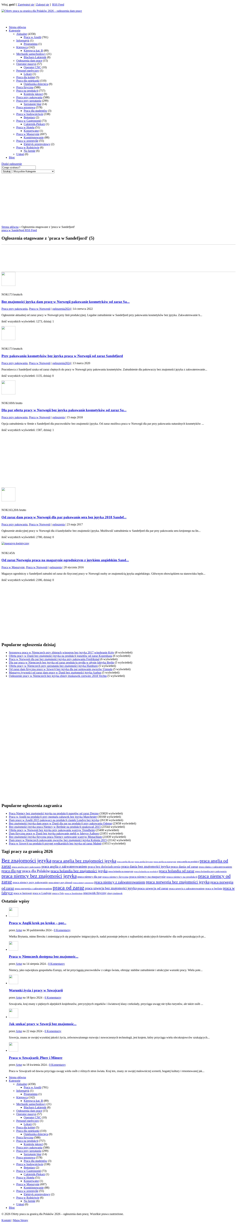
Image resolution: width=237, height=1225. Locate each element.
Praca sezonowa (25, 107)
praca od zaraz (68, 888)
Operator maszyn (26, 64)
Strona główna (17, 27)
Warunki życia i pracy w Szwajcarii (36, 990)
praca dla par (11, 871)
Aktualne (21, 33)
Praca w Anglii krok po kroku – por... (37, 923)
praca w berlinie (213, 888)
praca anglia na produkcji (188, 861)
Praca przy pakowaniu (29, 97)
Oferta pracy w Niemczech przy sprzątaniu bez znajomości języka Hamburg (53, 665)
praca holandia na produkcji (146, 871)
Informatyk (22, 40)
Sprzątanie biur (32, 104)
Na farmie (29, 150)
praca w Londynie (42, 893)
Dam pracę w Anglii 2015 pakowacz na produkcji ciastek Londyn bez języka (54, 820)
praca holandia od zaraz (176, 871)
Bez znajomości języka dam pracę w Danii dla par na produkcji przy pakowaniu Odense (60, 823)
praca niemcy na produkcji (181, 876)
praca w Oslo (58, 893)
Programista (31, 43)
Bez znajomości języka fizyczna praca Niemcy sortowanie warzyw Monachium (55, 836)
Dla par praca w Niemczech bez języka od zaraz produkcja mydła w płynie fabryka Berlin (61, 662)
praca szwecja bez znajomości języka (111, 888)
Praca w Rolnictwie (27, 147)
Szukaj (6, 171)
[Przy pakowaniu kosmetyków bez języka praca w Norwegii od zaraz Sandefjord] (8, 339)
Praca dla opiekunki (27, 80)
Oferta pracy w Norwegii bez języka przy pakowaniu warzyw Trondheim (52, 830)
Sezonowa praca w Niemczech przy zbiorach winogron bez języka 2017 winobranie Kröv (61, 652)
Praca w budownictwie (29, 114)
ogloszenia (58, 417)
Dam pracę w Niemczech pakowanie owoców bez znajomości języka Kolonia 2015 (58, 840)
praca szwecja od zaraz (152, 888)
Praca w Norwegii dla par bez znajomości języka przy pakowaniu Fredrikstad (54, 659)
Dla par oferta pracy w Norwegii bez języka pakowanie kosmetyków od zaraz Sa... (63, 410)
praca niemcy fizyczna (115, 876)
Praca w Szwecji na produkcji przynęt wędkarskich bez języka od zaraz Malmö (55, 843)
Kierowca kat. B (33, 50)
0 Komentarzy (62, 930)
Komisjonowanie (34, 137)
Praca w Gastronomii (28, 120)
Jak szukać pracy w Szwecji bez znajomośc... (42, 1024)
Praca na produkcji (27, 90)
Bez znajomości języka (26, 860)
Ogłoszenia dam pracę (29, 60)
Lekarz (28, 74)
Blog (12, 157)
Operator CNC (32, 67)
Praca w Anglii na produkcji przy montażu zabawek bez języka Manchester (53, 816)
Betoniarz (29, 117)
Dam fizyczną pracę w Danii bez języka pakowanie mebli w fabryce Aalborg (54, 833)
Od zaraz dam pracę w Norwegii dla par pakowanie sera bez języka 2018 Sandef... (63, 517)
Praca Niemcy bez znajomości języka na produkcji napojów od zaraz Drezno (54, 813)
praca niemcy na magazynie (147, 876)
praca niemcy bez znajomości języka (39, 876)
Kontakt (6, 1220)
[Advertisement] (31, 17)
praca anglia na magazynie (164, 861)
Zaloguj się (42, 4)
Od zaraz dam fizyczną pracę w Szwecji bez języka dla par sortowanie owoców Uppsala (60, 669)
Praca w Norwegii (39, 308)
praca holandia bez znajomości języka (79, 871)
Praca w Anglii (32, 37)
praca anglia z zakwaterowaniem (64, 866)
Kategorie (14, 30)
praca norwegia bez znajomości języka (178, 882)
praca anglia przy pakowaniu (26, 867)
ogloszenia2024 (61, 308)
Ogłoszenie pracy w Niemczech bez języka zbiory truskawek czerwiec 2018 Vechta (58, 675)
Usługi (20, 154)
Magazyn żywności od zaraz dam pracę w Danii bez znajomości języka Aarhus (55, 672)
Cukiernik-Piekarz (34, 124)
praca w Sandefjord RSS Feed (19, 230)
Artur (19, 930)
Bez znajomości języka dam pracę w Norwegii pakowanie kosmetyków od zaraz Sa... (65, 302)
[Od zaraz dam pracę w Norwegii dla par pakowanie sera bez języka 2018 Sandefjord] (8, 500)
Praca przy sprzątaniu (28, 100)
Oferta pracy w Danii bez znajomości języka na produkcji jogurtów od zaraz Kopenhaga (60, 655)
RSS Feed (58, 4)
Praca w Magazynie (27, 134)
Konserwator (31, 130)
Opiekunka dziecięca (36, 84)
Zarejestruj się (26, 4)
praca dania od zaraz (184, 866)
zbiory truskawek (114, 893)
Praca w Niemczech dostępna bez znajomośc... (43, 956)
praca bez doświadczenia (104, 866)
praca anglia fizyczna (144, 861)
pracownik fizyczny (94, 893)
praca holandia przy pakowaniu (211, 871)
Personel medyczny (27, 70)
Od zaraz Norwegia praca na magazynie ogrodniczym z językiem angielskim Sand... (65, 560)
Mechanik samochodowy (31, 53)
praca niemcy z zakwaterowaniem (119, 882)
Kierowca (22, 47)
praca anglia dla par (125, 861)
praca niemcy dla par (89, 876)
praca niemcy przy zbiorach (60, 882)
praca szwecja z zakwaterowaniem (187, 888)
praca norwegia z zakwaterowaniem (33, 888)
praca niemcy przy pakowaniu (30, 882)
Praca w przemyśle (27, 140)
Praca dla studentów (35, 110)
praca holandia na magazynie (120, 871)
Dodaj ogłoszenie (11, 163)
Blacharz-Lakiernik (35, 57)
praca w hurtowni (23, 893)
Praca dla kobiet (25, 77)
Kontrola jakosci (33, 94)
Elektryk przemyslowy (37, 144)
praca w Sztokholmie (74, 893)
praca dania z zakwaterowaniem (215, 866)
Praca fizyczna (24, 87)
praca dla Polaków (36, 871)
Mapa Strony (20, 1220)
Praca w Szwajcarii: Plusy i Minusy (36, 1058)
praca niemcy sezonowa (83, 882)
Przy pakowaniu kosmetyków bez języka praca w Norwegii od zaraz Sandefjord (62, 356)
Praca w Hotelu (25, 127)
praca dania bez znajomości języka (145, 866)
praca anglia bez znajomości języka (84, 860)
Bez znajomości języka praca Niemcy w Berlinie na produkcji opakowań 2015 (55, 826)
